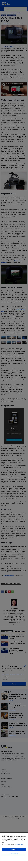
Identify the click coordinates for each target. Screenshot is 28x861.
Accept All (13, 849)
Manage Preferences (14, 853)
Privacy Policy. (20, 844)
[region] (14, 846)
